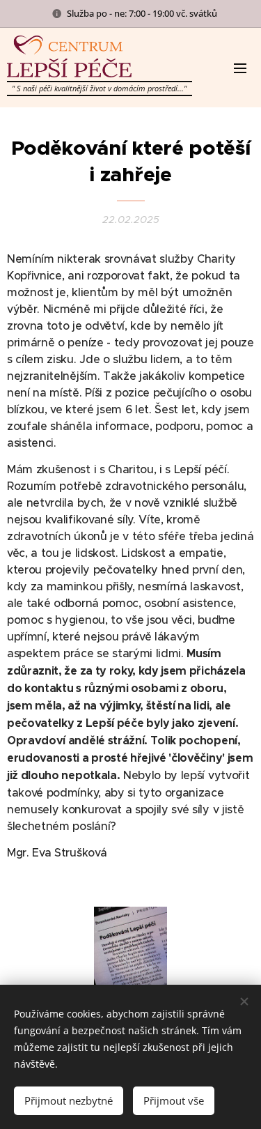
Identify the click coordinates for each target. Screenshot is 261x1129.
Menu (240, 68)
